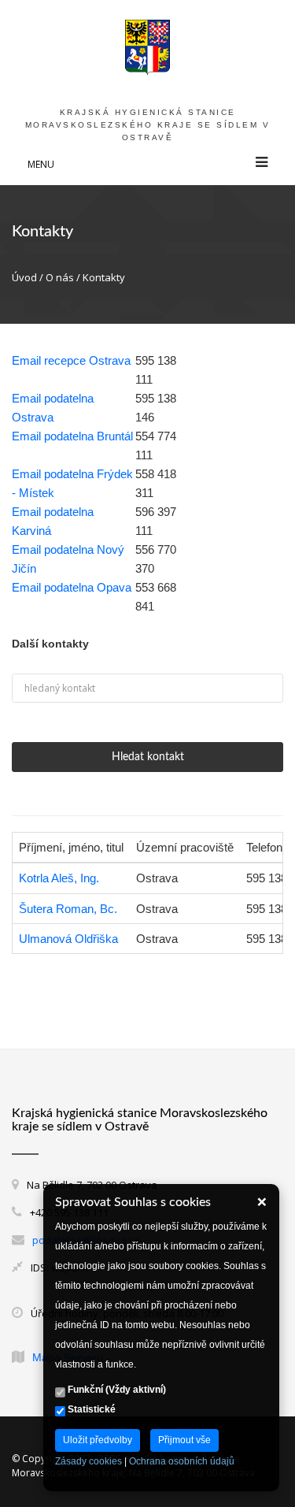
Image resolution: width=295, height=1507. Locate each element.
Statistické (90, 1409)
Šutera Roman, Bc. (68, 908)
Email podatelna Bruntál (72, 436)
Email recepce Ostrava (71, 360)
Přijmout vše (184, 1440)
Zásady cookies (88, 1461)
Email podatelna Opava (71, 587)
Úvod (24, 277)
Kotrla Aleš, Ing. (59, 878)
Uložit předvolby (97, 1440)
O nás (60, 277)
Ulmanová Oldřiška (68, 938)
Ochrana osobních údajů (181, 1461)
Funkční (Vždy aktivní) (115, 1389)
